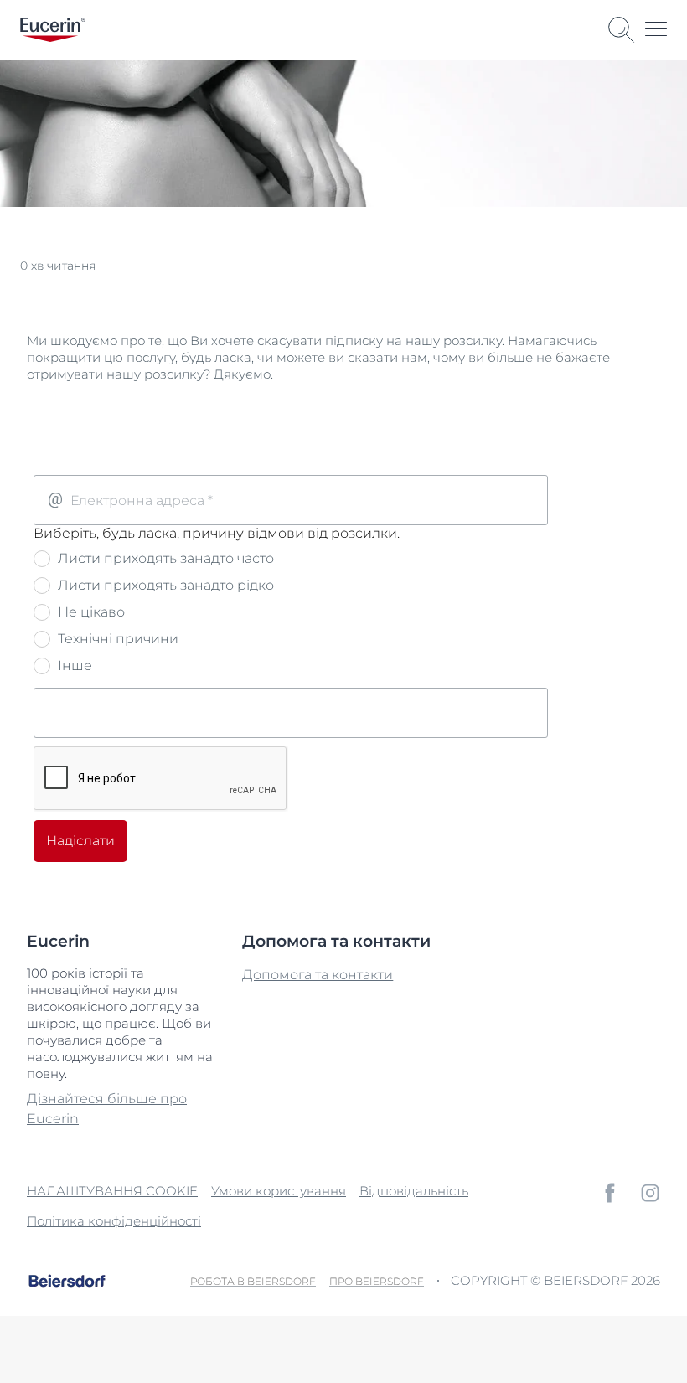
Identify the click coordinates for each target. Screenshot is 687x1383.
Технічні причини (116, 639)
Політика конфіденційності (114, 1221)
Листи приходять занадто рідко (164, 585)
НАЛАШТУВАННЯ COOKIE (112, 1191)
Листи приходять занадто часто (164, 558)
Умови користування (278, 1191)
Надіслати (80, 841)
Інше (73, 665)
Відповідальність (413, 1191)
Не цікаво (89, 612)
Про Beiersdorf (376, 1281)
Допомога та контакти (317, 975)
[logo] (52, 30)
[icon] (610, 1193)
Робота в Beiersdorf (253, 1281)
